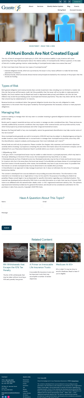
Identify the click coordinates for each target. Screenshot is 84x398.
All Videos (25, 395)
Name (4, 202)
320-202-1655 (9, 380)
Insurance (25, 385)
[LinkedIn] (60, 1)
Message (5, 213)
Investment (26, 382)
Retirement (26, 380)
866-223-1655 (11, 381)
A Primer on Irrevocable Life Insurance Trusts (41, 266)
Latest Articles (27, 393)
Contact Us (77, 1)
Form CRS (43, 378)
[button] (31, 6)
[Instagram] (8, 397)
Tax (24, 387)
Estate (24, 383)
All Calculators (27, 397)
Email (44, 202)
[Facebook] (65, 1)
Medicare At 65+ (64, 264)
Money (25, 389)
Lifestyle (25, 391)
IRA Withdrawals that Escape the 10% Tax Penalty (14, 267)
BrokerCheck (75, 381)
